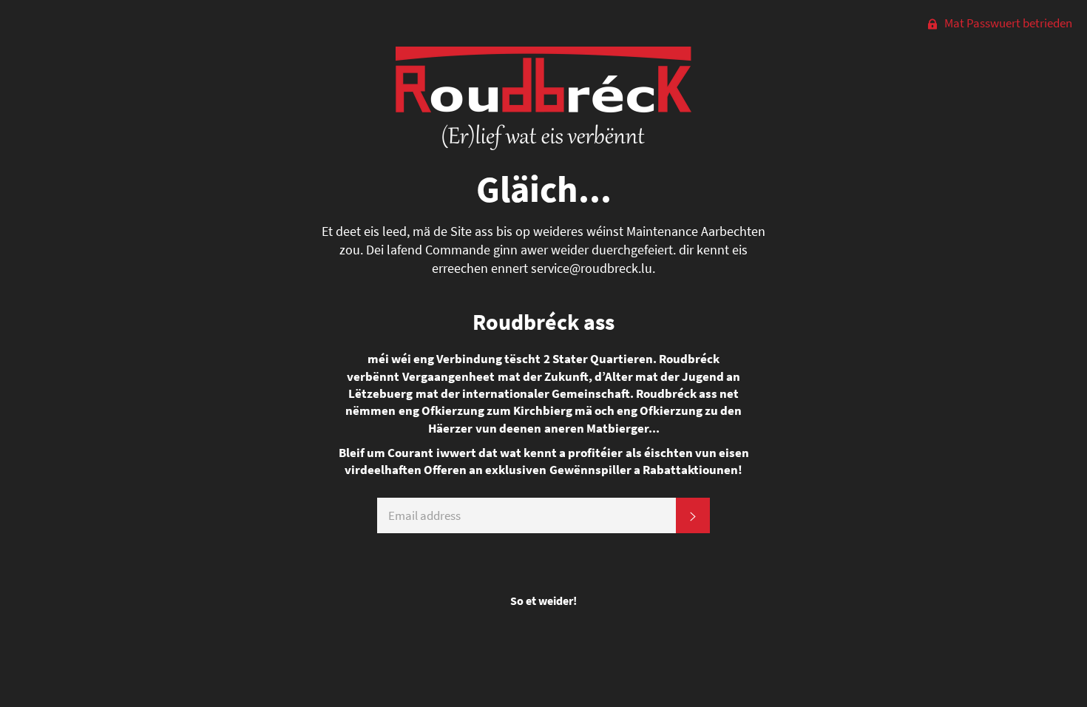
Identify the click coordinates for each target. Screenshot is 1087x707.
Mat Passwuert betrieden (1007, 23)
